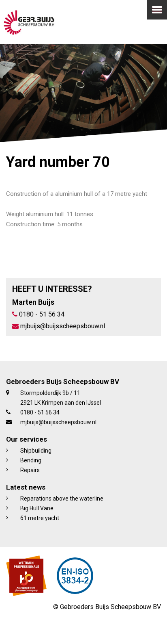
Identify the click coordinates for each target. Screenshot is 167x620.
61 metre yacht (39, 518)
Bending (30, 460)
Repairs (30, 470)
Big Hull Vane (37, 508)
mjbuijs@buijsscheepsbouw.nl (62, 326)
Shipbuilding (35, 450)
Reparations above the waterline (61, 498)
